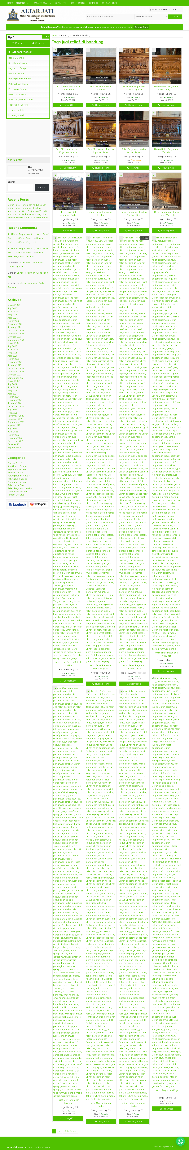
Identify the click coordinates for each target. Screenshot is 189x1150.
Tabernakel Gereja (18, 104)
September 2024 (16, 377)
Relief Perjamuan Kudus (20, 99)
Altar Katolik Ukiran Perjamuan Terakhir (28, 211)
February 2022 (15, 438)
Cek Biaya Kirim (109, 3)
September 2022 (16, 422)
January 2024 (14, 403)
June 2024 (13, 387)
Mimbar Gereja (16, 73)
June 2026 (13, 311)
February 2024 (15, 400)
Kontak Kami (60, 3)
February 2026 (15, 324)
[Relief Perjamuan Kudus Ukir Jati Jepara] (134, 128)
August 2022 (14, 425)
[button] (180, 1141)
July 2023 (12, 409)
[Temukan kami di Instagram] (38, 504)
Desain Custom (78, 3)
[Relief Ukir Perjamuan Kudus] (101, 894)
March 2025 (13, 358)
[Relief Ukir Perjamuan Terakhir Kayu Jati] (134, 65)
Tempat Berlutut (16, 110)
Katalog (93, 3)
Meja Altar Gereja (17, 68)
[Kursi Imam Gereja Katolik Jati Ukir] (68, 447)
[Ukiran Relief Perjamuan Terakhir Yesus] (134, 449)
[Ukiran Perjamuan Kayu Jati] (166, 882)
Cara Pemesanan (42, 3)
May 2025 (12, 352)
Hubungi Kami (69, 105)
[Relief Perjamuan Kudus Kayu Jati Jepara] (68, 128)
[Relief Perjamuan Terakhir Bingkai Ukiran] (134, 191)
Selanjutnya (70, 1131)
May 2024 (12, 390)
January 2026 (14, 327)
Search (11, 181)
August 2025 (14, 343)
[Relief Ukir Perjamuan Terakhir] (68, 891)
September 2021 (16, 447)
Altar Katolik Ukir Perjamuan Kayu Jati (27, 214)
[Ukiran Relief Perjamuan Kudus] (134, 894)
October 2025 (15, 336)
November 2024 (16, 371)
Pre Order (134, 167)
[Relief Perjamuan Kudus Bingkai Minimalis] (166, 191)
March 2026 (13, 321)
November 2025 (16, 333)
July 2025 (12, 346)
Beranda (55, 35)
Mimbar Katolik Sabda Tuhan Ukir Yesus (28, 217)
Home (10, 3)
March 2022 (13, 434)
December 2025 (16, 330)
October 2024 (15, 374)
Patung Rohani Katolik (19, 78)
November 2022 (16, 415)
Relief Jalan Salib (17, 94)
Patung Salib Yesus (18, 84)
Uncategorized (16, 115)
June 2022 (13, 431)
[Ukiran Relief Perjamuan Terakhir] (101, 65)
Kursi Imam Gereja (17, 63)
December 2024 (16, 368)
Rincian (18, 43)
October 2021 (14, 444)
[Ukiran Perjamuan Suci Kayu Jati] (166, 443)
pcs (46, 36)
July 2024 (12, 384)
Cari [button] (176, 16)
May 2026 (12, 314)
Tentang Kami (23, 3)
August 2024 (14, 381)
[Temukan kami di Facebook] (18, 504)
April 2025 (13, 355)
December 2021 (16, 441)
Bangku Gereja (16, 57)
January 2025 (14, 365)
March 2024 (13, 396)
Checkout (40, 43)
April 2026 (13, 317)
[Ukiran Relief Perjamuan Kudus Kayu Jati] (101, 449)
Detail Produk (134, 683)
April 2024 (13, 393)
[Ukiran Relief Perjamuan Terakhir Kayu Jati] (166, 65)
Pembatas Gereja (17, 89)
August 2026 (14, 305)
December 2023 (16, 406)
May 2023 (12, 412)
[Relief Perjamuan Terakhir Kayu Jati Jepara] (101, 128)
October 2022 (15, 419)
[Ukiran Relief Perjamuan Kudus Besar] (68, 65)
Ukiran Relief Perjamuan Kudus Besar (27, 204)
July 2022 (12, 428)
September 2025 (16, 340)
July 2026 (12, 308)
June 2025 (13, 349)
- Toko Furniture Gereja (28, 1147)
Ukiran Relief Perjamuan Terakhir (24, 208)
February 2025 (15, 362)
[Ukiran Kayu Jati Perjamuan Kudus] (68, 191)
